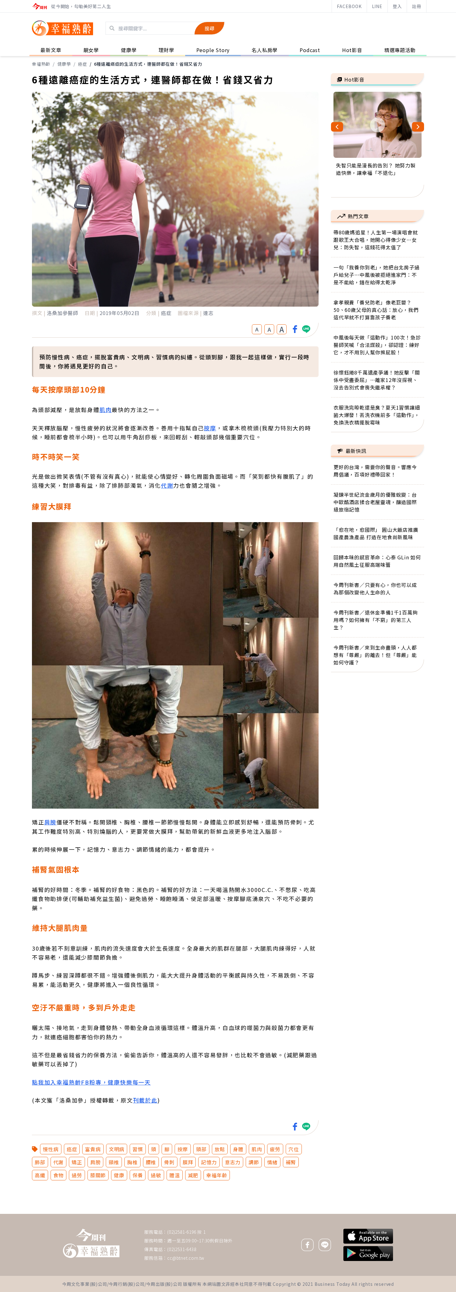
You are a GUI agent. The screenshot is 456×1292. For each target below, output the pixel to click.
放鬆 (220, 1149)
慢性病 (50, 1149)
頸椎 (114, 1162)
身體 (238, 1149)
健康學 (64, 64)
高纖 (40, 1175)
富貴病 (93, 1149)
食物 (58, 1175)
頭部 (201, 1149)
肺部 (40, 1162)
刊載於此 (145, 1100)
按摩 (210, 428)
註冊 (416, 6)
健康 (119, 1175)
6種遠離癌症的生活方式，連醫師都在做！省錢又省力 (148, 64)
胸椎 (132, 1162)
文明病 (116, 1149)
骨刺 (169, 1162)
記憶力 (209, 1162)
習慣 (137, 1149)
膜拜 (188, 1162)
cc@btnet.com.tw (185, 1258)
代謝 (167, 485)
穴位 (293, 1149)
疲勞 (275, 1149)
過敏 (156, 1175)
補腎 (291, 1162)
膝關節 (98, 1175)
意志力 (232, 1162)
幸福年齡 (216, 1175)
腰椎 (151, 1162)
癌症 (82, 64)
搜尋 (209, 28)
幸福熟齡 (41, 64)
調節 (253, 1162)
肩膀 (50, 822)
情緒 (272, 1162)
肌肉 (106, 410)
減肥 (193, 1175)
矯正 (77, 1162)
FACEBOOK (349, 6)
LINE (377, 6)
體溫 (174, 1175)
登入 (397, 6)
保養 (137, 1175)
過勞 (77, 1175)
